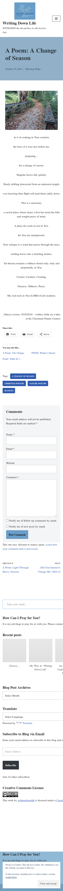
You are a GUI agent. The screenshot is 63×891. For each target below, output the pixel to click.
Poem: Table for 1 (11, 358)
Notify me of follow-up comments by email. (33, 520)
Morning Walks (33, 68)
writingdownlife (26, 800)
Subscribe (10, 765)
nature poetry (37, 383)
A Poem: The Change (13, 353)
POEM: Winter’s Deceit (43, 353)
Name (10, 434)
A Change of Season (23, 376)
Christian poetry (14, 383)
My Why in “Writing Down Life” (41, 667)
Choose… (14, 665)
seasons (8, 390)
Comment (12, 477)
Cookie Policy (11, 877)
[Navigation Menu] (56, 19)
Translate (27, 723)
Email (10, 448)
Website (10, 463)
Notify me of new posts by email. (27, 526)
